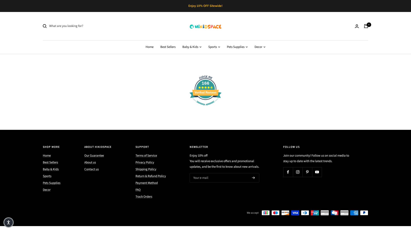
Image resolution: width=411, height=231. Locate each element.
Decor (259, 47)
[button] (8, 222)
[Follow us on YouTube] (317, 172)
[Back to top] (393, 202)
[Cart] (366, 26)
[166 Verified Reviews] (205, 107)
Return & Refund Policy (151, 176)
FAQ (138, 190)
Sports (212, 47)
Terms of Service (146, 155)
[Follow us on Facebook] (288, 172)
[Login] (357, 26)
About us (90, 162)
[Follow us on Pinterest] (307, 172)
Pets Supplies (236, 47)
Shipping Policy (146, 169)
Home (149, 47)
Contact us (91, 169)
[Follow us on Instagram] (297, 172)
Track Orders (144, 196)
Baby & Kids (190, 47)
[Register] (253, 177)
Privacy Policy (145, 162)
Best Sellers (168, 47)
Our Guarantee (94, 155)
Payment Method (147, 183)
